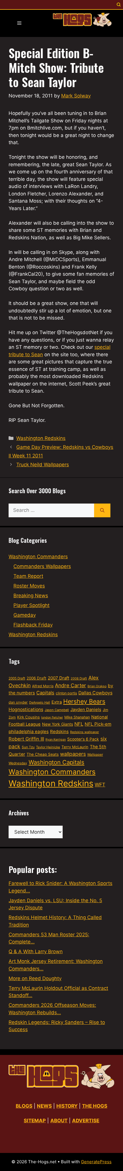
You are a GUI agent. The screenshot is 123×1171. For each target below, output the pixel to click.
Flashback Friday (33, 625)
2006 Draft (36, 678)
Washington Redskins (41, 438)
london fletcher (52, 717)
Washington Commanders (38, 556)
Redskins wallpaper (84, 732)
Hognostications (26, 709)
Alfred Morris (42, 686)
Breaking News (30, 595)
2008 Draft (79, 678)
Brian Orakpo (97, 686)
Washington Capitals (56, 762)
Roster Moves (29, 586)
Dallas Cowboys (95, 693)
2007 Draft (58, 678)
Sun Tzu (28, 747)
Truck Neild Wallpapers (42, 464)
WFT (100, 785)
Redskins (59, 731)
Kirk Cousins (28, 717)
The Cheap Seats (43, 754)
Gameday (24, 615)
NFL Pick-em (98, 724)
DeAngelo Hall (39, 702)
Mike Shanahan (77, 717)
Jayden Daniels (85, 709)
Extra (56, 702)
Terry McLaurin (74, 747)
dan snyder (18, 702)
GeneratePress (96, 1161)
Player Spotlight (31, 605)
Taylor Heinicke (48, 747)
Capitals (45, 693)
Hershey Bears (84, 701)
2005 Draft (17, 678)
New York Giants (57, 724)
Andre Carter (70, 685)
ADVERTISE (85, 1120)
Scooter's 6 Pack (83, 739)
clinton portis (66, 693)
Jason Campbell (57, 710)
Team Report (28, 576)
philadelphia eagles (29, 731)
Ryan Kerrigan (55, 739)
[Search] (102, 510)
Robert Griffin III (26, 739)
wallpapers (73, 754)
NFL (78, 724)
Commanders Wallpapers (42, 566)
